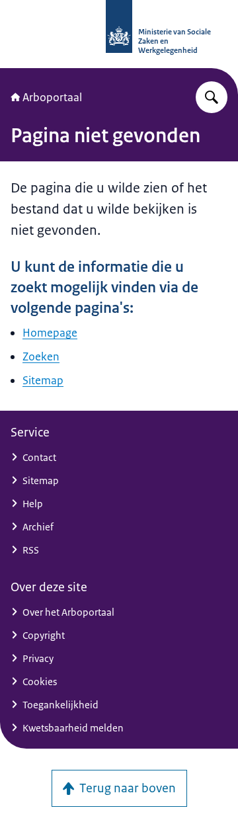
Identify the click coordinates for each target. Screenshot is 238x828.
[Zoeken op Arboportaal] (211, 97)
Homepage (49, 332)
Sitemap (42, 380)
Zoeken (41, 356)
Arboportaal (52, 97)
